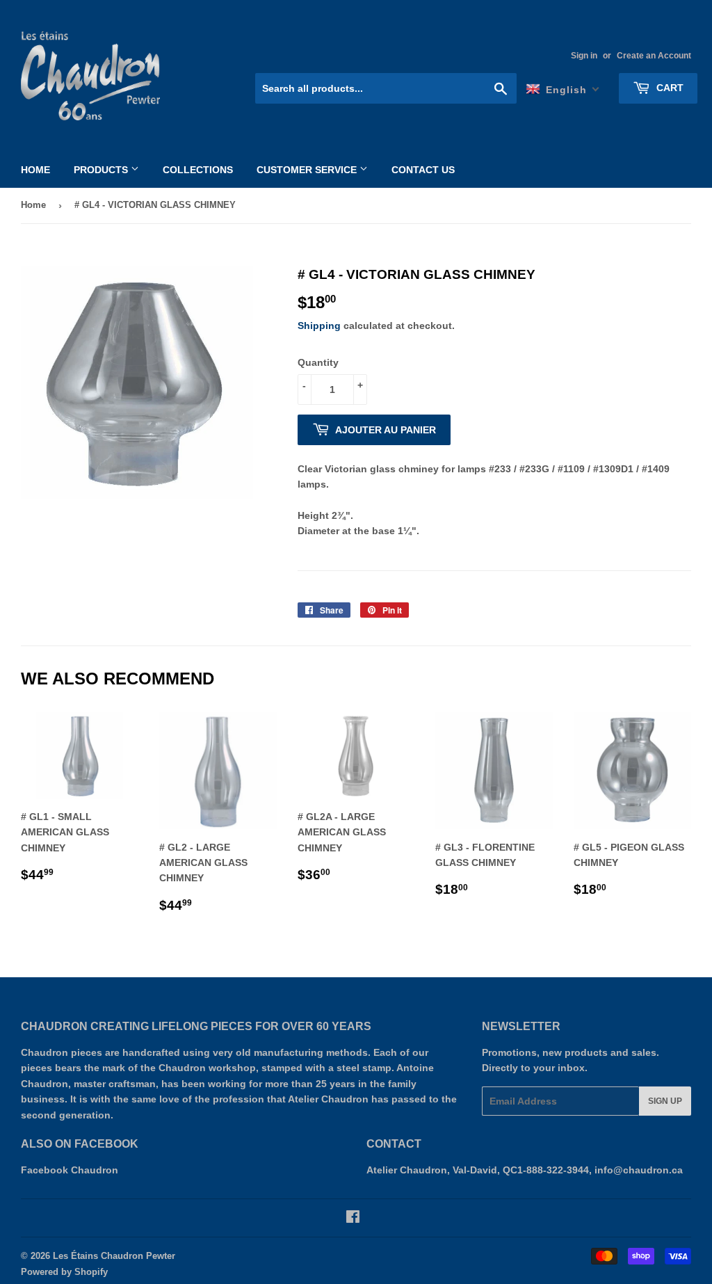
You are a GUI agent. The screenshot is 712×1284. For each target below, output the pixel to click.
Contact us (423, 169)
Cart (668, 87)
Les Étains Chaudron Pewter (114, 1256)
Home (35, 169)
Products (102, 169)
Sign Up (665, 1101)
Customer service (308, 169)
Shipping (319, 325)
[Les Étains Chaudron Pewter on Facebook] (353, 1218)
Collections (198, 169)
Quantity (318, 362)
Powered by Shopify (64, 1272)
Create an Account (654, 56)
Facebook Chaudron (69, 1169)
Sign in (584, 56)
